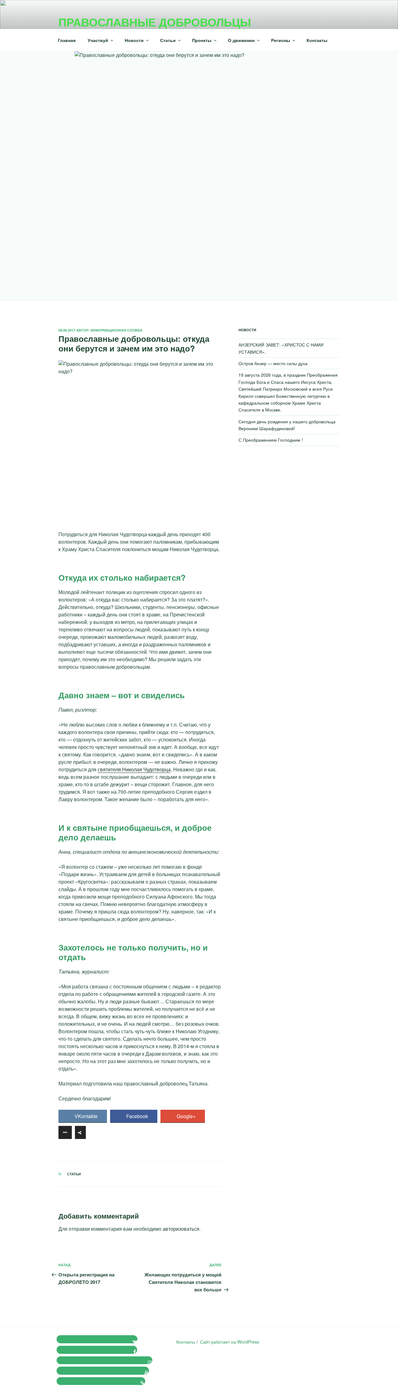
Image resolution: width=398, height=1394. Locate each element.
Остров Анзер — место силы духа (273, 363)
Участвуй (98, 40)
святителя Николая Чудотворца (134, 769)
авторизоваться (181, 1228)
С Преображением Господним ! (270, 440)
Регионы (280, 40)
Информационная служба (116, 330)
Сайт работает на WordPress (229, 1342)
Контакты (317, 40)
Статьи (168, 40)
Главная (67, 40)
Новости (134, 40)
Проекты (201, 40)
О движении (241, 40)
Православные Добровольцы (154, 22)
